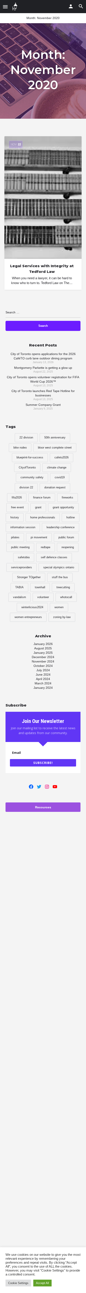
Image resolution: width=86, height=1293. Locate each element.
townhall (40, 587)
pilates (15, 537)
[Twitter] (39, 786)
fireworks (67, 497)
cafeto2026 (61, 457)
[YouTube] (55, 786)
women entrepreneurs (28, 617)
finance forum (41, 497)
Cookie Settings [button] (18, 1283)
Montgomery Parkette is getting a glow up (43, 367)
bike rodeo (20, 447)
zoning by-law (62, 617)
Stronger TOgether (29, 577)
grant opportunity (63, 507)
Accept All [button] (42, 1283)
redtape (45, 547)
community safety (32, 477)
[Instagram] (47, 786)
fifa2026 (17, 497)
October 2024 (43, 666)
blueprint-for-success (30, 457)
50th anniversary (54, 437)
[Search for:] (43, 314)
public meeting (20, 547)
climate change (56, 467)
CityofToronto (27, 467)
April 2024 (43, 679)
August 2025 (43, 648)
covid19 (60, 477)
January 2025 (43, 652)
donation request (54, 487)
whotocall (66, 597)
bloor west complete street (55, 447)
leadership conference (61, 527)
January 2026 (43, 644)
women (59, 607)
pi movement (39, 537)
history (14, 517)
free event (17, 507)
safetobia (24, 557)
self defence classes (54, 557)
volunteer (43, 597)
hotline (70, 517)
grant (38, 507)
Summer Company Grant (43, 404)
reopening (68, 547)
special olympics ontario (58, 567)
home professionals (42, 517)
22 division (26, 437)
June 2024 (43, 674)
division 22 (26, 487)
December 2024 (43, 657)
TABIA (19, 587)
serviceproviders (21, 567)
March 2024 (43, 683)
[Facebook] (31, 786)
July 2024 (43, 670)
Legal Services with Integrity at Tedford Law (42, 269)
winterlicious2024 (32, 607)
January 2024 (43, 687)
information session (22, 527)
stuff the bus (60, 577)
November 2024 (43, 661)
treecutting (63, 587)
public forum (66, 537)
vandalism (19, 597)
